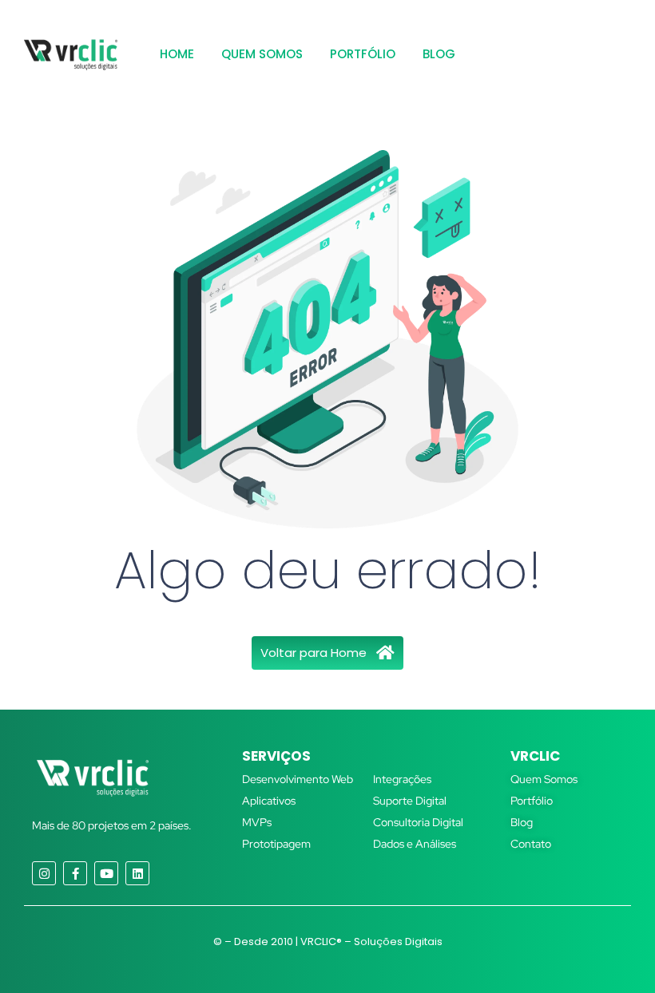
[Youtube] (106, 873)
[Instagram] (44, 873)
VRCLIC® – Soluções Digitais (371, 941)
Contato (530, 844)
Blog (439, 53)
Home (177, 53)
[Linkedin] (137, 873)
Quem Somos (262, 53)
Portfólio (362, 53)
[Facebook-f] (75, 873)
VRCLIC (535, 756)
